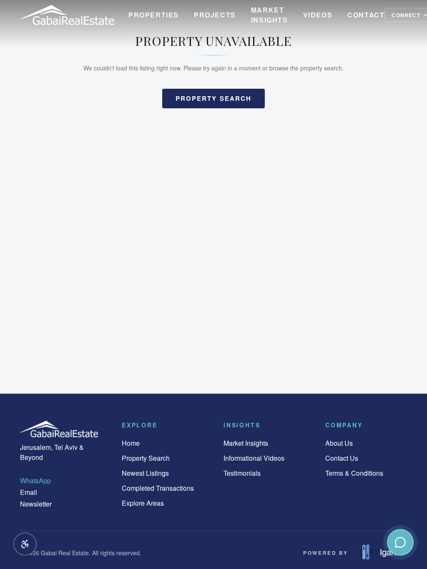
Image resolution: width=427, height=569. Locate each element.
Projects (215, 15)
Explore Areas (143, 503)
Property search (214, 98)
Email (28, 492)
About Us (339, 443)
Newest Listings (145, 473)
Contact (365, 15)
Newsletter (36, 504)
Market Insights (269, 15)
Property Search (146, 458)
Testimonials (242, 473)
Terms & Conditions (354, 473)
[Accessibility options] (25, 544)
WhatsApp (35, 480)
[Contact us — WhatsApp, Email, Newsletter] (400, 542)
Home (131, 443)
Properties (153, 15)
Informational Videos (254, 458)
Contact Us (341, 458)
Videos (318, 15)
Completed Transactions (158, 488)
